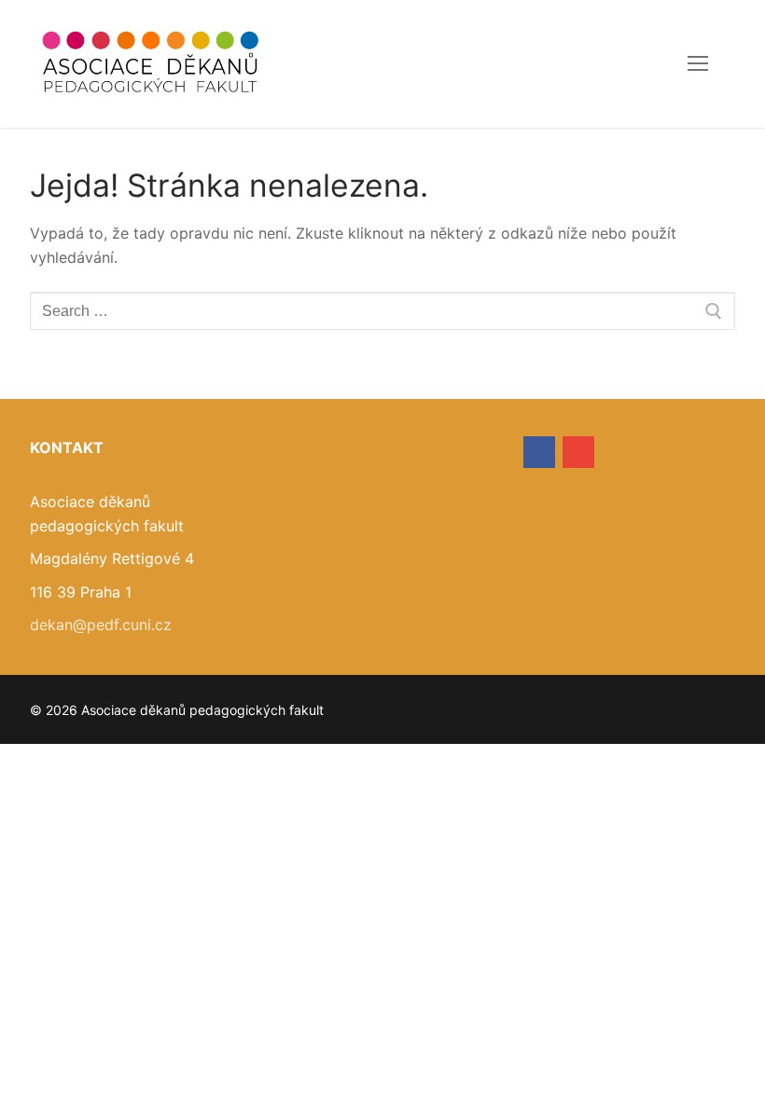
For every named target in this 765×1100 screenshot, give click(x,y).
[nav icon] (698, 64)
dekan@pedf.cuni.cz (101, 624)
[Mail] (578, 452)
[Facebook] (539, 452)
